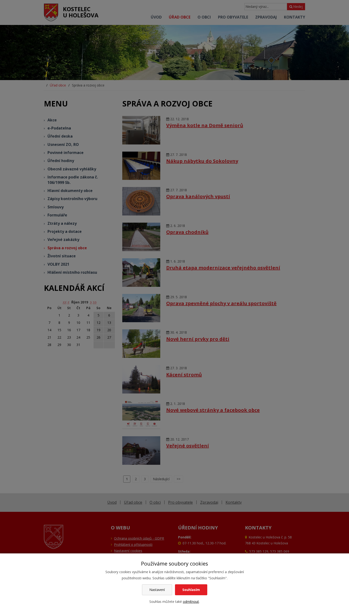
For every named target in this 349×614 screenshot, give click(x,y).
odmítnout (191, 601)
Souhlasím (191, 589)
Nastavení (157, 589)
